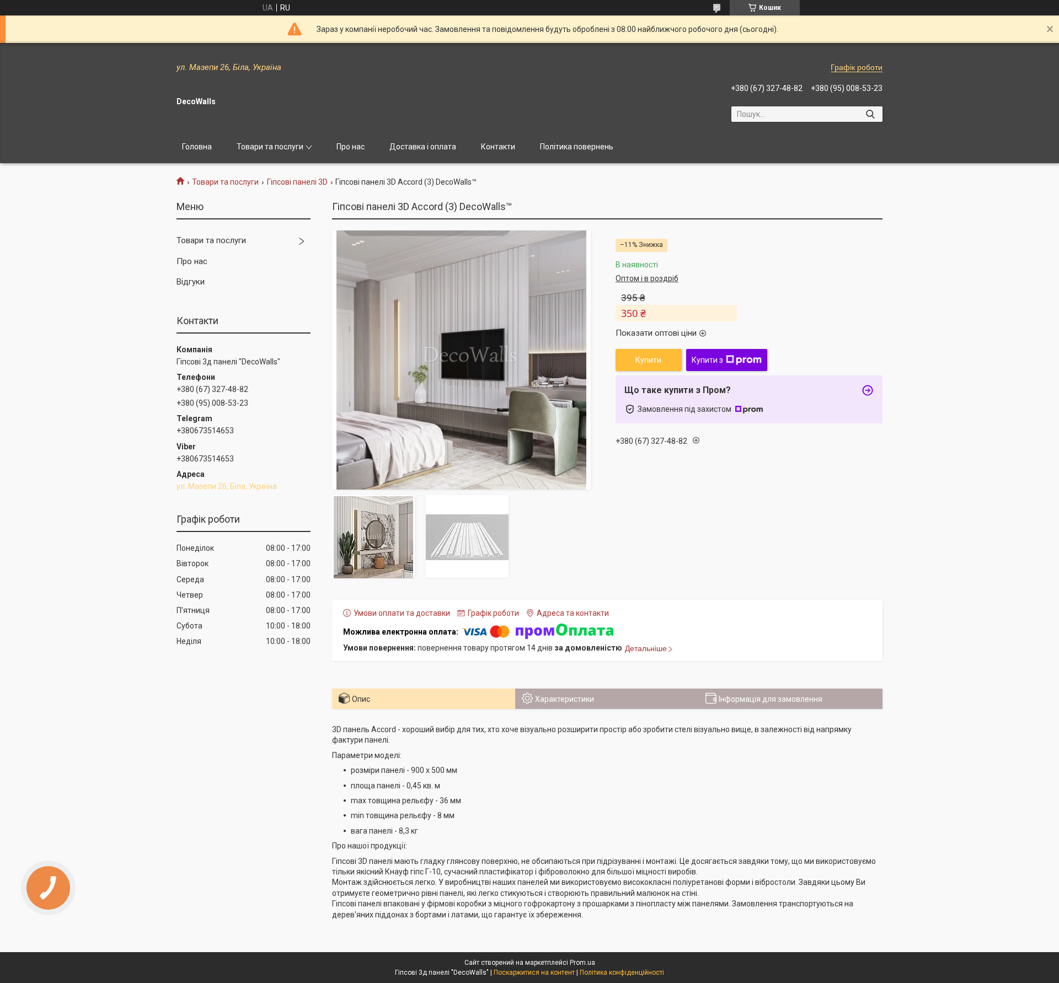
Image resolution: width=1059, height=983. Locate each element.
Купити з (707, 360)
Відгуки (190, 282)
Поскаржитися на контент (534, 972)
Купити (648, 360)
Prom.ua (582, 962)
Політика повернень (576, 146)
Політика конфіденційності (622, 972)
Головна (197, 146)
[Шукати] (870, 114)
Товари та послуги (270, 146)
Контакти (498, 146)
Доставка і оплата (422, 146)
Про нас (350, 146)
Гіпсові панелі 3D (297, 182)
